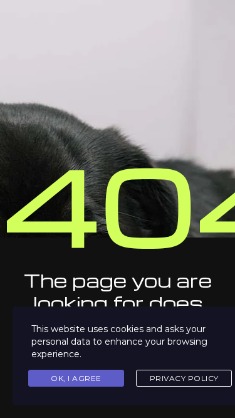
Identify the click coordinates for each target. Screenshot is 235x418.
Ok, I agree (76, 378)
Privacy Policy (184, 378)
